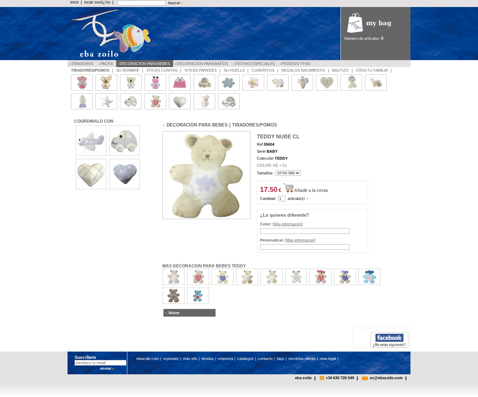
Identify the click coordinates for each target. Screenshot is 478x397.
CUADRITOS (263, 70)
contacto (265, 358)
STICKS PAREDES (200, 70)
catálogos (245, 358)
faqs (280, 358)
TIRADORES (82, 64)
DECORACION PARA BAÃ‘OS (202, 64)
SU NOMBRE (127, 70)
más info (190, 358)
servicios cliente (302, 358)
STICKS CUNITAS (161, 70)
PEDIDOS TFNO (296, 64)
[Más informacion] (288, 224)
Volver (174, 313)
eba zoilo (303, 378)
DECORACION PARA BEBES (145, 64)
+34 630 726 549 (340, 378)
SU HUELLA (234, 70)
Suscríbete (85, 357)
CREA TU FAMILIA (372, 70)
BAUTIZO (340, 70)
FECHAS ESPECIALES (255, 64)
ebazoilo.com (147, 358)
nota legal (328, 358)
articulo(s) (296, 198)
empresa (225, 358)
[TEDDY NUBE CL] (206, 217)
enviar (105, 368)
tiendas (208, 358)
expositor (171, 358)
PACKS (106, 64)
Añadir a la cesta (311, 190)
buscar (174, 3)
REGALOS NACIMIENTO (303, 70)
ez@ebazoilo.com (386, 378)
